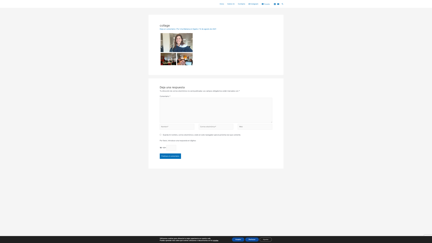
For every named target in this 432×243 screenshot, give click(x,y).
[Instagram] (275, 4)
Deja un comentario (167, 29)
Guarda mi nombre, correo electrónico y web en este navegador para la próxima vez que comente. (202, 135)
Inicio (222, 4)
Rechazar (252, 239)
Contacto (241, 4)
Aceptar (238, 239)
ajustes (215, 241)
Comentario (165, 96)
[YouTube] (278, 4)
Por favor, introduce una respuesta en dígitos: (178, 141)
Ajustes (265, 239)
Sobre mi (231, 4)
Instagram (254, 4)
